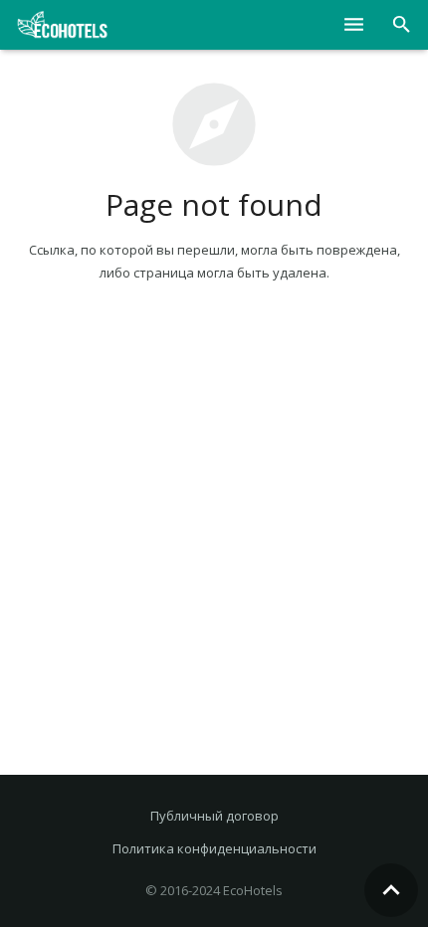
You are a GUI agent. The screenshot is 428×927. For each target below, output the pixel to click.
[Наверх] (391, 890)
